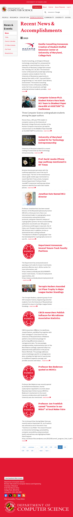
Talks (6, 37)
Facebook (5, 495)
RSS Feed (23, 495)
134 (23, 451)
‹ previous (31, 447)
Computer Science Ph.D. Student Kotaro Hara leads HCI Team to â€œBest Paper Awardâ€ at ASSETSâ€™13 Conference (52, 103)
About (45, 7)
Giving (68, 17)
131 (55, 447)
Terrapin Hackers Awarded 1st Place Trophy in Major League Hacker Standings (51, 289)
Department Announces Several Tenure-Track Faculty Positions (52, 248)
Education (24, 17)
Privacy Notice (20, 499)
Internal (50, 7)
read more (47, 131)
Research (14, 17)
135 (27, 451)
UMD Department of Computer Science (17, 9)
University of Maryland (37, 2)
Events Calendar (10, 41)
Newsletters (9, 53)
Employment (37, 7)
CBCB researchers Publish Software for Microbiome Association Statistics (51, 315)
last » (47, 451)
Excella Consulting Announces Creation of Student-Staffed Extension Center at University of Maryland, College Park (53, 50)
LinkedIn (19, 495)
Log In (69, 7)
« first (24, 447)
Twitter (10, 495)
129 (46, 447)
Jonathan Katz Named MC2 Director (51, 195)
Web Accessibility (9, 499)
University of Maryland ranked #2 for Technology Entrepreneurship (51, 140)
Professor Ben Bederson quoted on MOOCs (50, 368)
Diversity (60, 17)
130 (51, 447)
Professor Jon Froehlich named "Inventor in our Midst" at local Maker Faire (51, 406)
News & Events (36, 17)
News (7, 33)
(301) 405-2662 (17, 492)
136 (32, 451)
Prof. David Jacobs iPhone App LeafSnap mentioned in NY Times (52, 162)
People (5, 17)
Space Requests (60, 7)
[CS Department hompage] (36, 506)
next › (41, 451)
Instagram (14, 495)
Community (49, 17)
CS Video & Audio (10, 45)
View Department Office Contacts (13, 478)
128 (41, 447)
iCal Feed (8, 49)
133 (65, 447)
